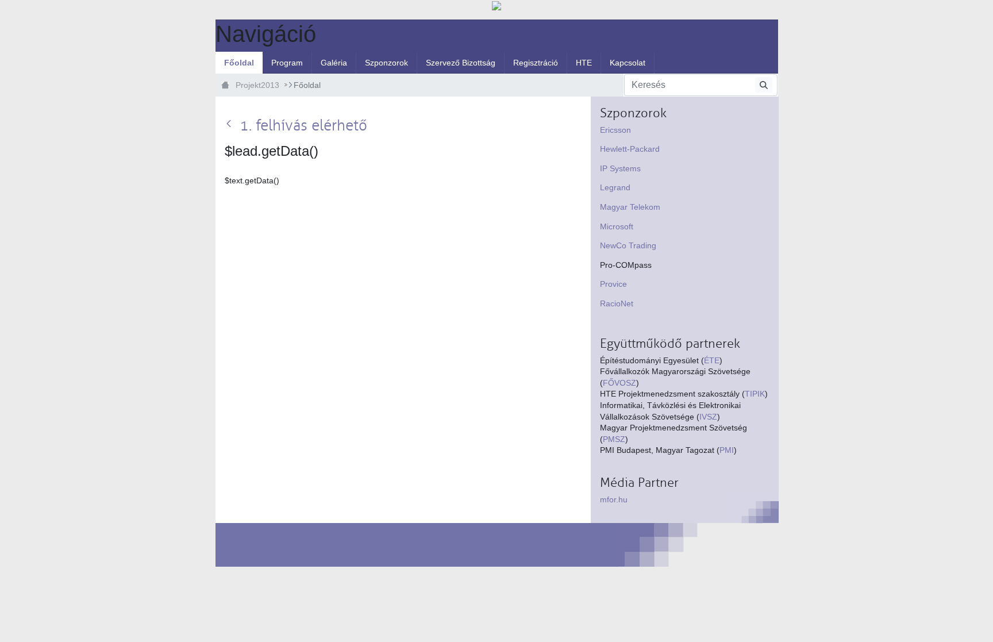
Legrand (615, 187)
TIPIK (755, 393)
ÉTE (711, 360)
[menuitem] (239, 63)
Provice (613, 284)
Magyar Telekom (630, 207)
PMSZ (614, 439)
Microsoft (616, 226)
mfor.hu (614, 499)
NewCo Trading (628, 245)
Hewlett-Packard (630, 148)
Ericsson (615, 129)
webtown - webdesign (244, 545)
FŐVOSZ (619, 382)
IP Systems (620, 168)
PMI (726, 450)
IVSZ (708, 416)
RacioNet (616, 303)
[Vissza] (231, 124)
